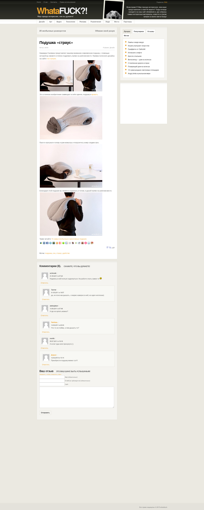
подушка (48, 253)
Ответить (44, 283)
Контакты (54, 2)
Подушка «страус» (56, 42)
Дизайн (42, 21)
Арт (50, 21)
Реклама (83, 21)
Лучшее (127, 31)
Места (116, 21)
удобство (66, 253)
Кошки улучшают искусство (138, 45)
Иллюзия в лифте (135, 52)
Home (39, 2)
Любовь (54, 322)
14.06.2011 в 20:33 (57, 325)
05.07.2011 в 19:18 (56, 341)
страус (59, 253)
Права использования (67, 2)
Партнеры (128, 21)
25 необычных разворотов (52, 30)
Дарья (53, 355)
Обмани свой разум (105, 30)
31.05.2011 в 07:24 (56, 276)
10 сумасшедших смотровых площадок (143, 70)
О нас (46, 2)
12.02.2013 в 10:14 (57, 358)
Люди (107, 21)
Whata (62, 10)
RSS (165, 2)
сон (54, 253)
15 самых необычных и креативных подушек (68, 239)
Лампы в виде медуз (136, 42)
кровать (95, 94)
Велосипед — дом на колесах (139, 59)
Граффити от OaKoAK (136, 49)
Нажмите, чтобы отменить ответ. (50, 374)
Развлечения (96, 21)
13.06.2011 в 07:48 (56, 308)
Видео (59, 21)
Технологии (70, 21)
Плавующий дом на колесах (139, 66)
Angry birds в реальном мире (139, 73)
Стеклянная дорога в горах (138, 63)
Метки (126, 35)
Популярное (139, 31)
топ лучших (51, 58)
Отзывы (150, 31)
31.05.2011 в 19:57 (57, 292)
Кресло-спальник (134, 56)
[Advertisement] (144, 103)
